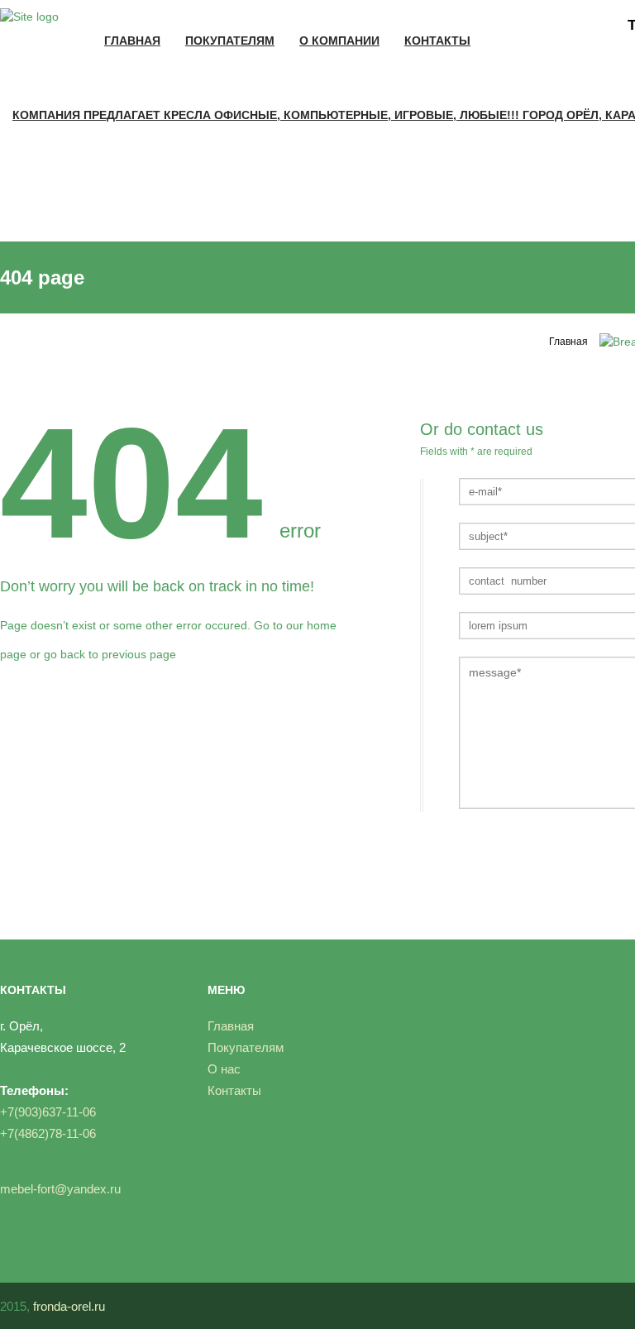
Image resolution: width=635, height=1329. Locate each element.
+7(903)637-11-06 (48, 1112)
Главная (132, 40)
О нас (224, 1069)
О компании (339, 40)
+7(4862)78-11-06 (48, 1133)
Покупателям (230, 40)
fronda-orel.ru (69, 1306)
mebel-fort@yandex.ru (60, 1189)
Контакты (437, 40)
